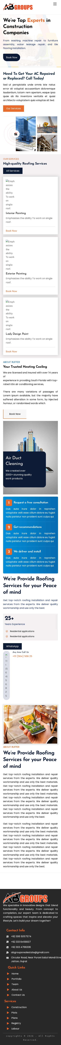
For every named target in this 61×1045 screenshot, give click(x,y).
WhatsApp (12, 646)
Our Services (13, 108)
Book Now (11, 57)
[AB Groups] (18, 9)
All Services (12, 170)
